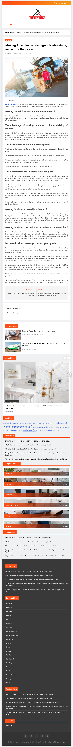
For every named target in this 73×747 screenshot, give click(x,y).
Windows (56, 430)
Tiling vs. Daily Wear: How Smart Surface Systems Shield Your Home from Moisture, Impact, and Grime (36, 459)
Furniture (39, 423)
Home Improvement (53, 401)
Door (34, 423)
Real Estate (29, 430)
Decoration (23, 423)
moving (8, 40)
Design (30, 423)
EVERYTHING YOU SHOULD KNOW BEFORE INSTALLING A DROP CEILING (28, 441)
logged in (18, 313)
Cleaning (14, 423)
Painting (64, 427)
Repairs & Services (40, 430)
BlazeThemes (60, 742)
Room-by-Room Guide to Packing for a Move (38, 331)
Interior (42, 427)
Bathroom (6, 423)
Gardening (46, 423)
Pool (20, 430)
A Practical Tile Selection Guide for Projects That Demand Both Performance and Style (30, 449)
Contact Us (8, 725)
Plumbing (13, 430)
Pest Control (10, 659)
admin (9, 54)
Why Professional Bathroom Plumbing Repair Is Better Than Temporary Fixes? (28, 445)
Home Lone (36, 427)
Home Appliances (58, 423)
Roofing (49, 430)
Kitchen (49, 427)
